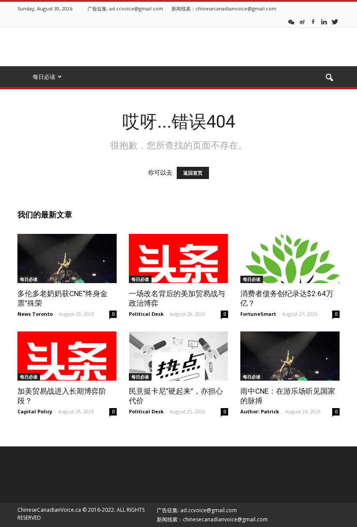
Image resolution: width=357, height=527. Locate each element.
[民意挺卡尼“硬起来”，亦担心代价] (178, 356)
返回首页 (192, 173)
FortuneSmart (258, 314)
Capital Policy (34, 411)
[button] (329, 78)
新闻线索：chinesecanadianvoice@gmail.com (224, 8)
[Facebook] (313, 21)
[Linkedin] (324, 21)
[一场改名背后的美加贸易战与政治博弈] (178, 258)
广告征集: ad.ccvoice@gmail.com (125, 8)
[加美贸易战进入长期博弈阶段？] (67, 356)
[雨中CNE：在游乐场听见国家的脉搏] (290, 356)
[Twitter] (335, 21)
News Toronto (35, 314)
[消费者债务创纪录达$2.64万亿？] (290, 258)
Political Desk (146, 314)
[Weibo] (302, 21)
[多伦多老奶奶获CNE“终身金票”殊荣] (67, 258)
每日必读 (28, 279)
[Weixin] (291, 21)
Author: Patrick (259, 411)
